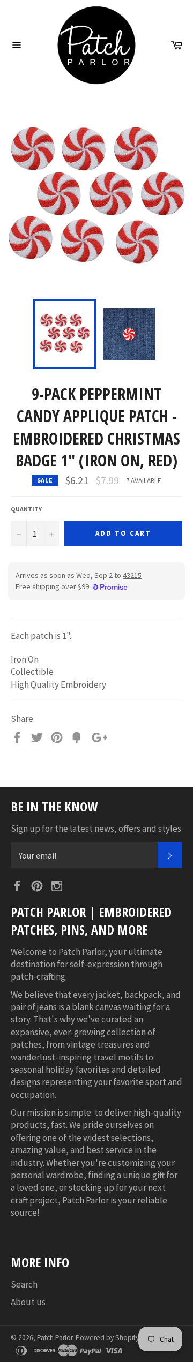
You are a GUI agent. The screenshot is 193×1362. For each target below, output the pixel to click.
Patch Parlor (54, 1337)
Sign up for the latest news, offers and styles (96, 828)
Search (24, 1284)
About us (28, 1302)
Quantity (26, 509)
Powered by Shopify (107, 1337)
